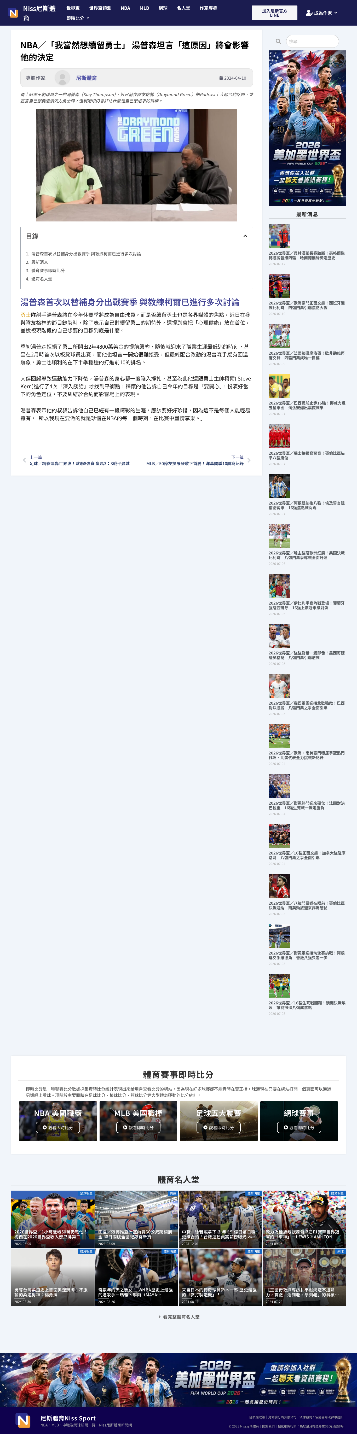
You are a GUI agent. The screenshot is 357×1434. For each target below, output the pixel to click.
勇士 (25, 314)
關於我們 (268, 1426)
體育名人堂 (41, 279)
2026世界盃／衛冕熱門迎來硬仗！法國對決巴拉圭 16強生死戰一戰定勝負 (307, 805)
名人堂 (183, 7)
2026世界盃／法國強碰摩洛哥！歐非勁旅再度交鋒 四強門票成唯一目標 (307, 355)
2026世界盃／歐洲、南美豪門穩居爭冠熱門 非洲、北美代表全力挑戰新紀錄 (309, 755)
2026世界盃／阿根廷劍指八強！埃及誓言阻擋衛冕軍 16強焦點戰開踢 (307, 505)
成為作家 (323, 13)
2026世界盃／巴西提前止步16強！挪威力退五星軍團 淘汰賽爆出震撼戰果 (307, 405)
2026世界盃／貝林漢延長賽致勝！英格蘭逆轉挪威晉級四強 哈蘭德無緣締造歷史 (307, 255)
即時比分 (75, 18)
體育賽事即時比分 (48, 270)
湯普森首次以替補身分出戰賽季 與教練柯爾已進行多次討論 (86, 253)
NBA (125, 7)
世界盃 (73, 7)
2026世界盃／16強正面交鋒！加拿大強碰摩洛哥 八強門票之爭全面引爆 (307, 855)
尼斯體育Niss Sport (68, 1418)
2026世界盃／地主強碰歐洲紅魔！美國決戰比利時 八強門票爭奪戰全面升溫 (307, 555)
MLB (144, 7)
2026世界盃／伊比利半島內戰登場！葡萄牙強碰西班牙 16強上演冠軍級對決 (307, 605)
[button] (78, 18)
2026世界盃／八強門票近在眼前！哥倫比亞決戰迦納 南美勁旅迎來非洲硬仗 (307, 905)
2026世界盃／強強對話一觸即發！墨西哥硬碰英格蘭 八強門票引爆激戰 (307, 655)
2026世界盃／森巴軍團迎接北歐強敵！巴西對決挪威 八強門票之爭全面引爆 (307, 705)
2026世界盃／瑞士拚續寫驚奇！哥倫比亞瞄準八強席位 (307, 455)
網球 (163, 7)
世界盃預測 (100, 7)
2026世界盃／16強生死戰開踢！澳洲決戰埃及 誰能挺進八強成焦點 (307, 1005)
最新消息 (39, 262)
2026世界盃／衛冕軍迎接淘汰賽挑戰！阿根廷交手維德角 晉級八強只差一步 (307, 955)
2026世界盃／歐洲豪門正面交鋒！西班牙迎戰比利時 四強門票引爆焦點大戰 (307, 305)
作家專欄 (208, 7)
